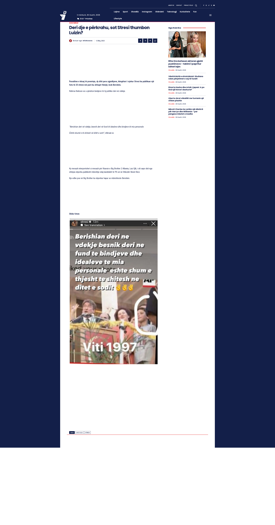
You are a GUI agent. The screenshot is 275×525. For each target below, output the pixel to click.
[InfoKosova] (71, 40)
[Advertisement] (113, 62)
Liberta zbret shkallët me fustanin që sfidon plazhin (186, 99)
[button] (196, 5)
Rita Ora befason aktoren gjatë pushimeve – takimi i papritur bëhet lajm (185, 64)
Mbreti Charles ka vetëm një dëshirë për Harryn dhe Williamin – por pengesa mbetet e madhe (185, 111)
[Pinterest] (150, 41)
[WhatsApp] (155, 41)
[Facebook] (203, 5)
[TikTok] (209, 5)
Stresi (87, 432)
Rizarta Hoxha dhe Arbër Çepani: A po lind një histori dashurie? (186, 88)
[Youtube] (214, 5)
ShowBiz (73, 23)
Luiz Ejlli (79, 432)
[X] (211, 5)
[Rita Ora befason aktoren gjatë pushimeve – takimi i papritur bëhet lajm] (187, 44)
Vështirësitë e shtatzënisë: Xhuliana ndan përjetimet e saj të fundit (185, 77)
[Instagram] (206, 5)
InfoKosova (87, 41)
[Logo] (67, 15)
